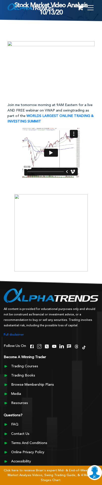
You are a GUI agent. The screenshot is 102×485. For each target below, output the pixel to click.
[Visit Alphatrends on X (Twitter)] (47, 346)
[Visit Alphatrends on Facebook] (32, 346)
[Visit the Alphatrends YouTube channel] (54, 346)
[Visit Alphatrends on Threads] (76, 346)
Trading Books (23, 375)
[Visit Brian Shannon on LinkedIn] (61, 346)
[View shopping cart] (80, 8)
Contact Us (20, 434)
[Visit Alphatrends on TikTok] (84, 347)
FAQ (14, 424)
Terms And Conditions (29, 443)
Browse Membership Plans (32, 384)
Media (16, 394)
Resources (19, 403)
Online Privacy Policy (27, 452)
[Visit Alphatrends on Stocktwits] (69, 346)
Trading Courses (24, 366)
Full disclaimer (14, 334)
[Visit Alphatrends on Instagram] (39, 346)
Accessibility (21, 461)
